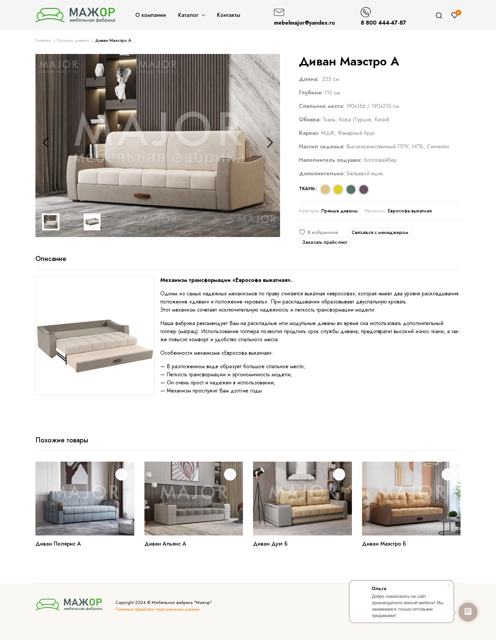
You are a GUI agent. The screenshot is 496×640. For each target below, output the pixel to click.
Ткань (307, 188)
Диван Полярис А (58, 544)
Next (270, 142)
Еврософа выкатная (410, 210)
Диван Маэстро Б (384, 544)
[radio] (325, 189)
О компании (150, 15)
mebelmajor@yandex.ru (304, 23)
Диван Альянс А (165, 544)
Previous (45, 142)
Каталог (188, 15)
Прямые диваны (73, 40)
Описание (50, 259)
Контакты (228, 15)
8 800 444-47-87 (384, 23)
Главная (43, 40)
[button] (321, 232)
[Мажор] (75, 15)
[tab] (50, 259)
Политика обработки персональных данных (157, 609)
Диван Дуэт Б (270, 544)
